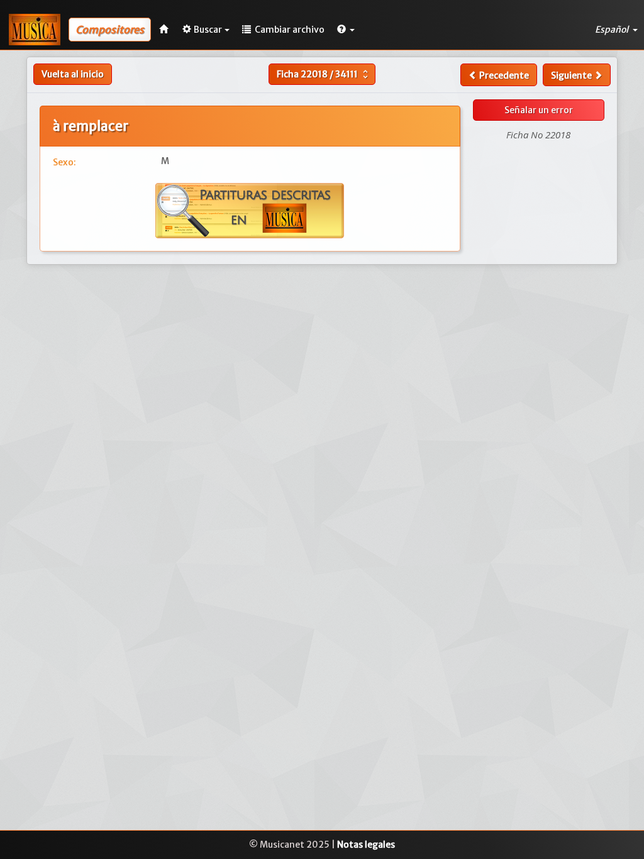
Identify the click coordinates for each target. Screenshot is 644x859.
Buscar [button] (208, 29)
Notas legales (366, 844)
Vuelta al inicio (73, 74)
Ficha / (324, 74)
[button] (346, 29)
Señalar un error (538, 110)
